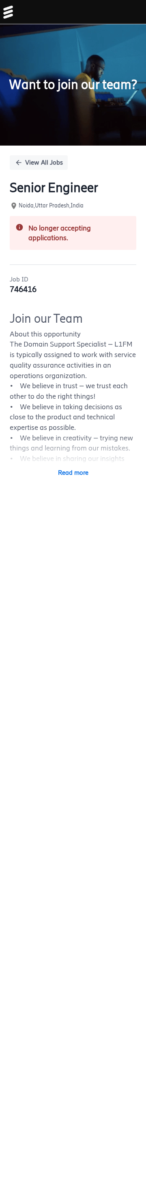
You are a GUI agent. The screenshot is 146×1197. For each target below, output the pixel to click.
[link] (8, 12)
